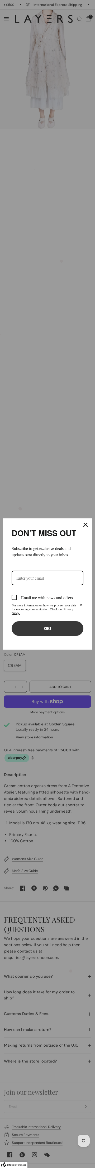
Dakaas (22, 1164)
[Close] (85, 524)
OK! (47, 628)
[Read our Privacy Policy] (80, 605)
